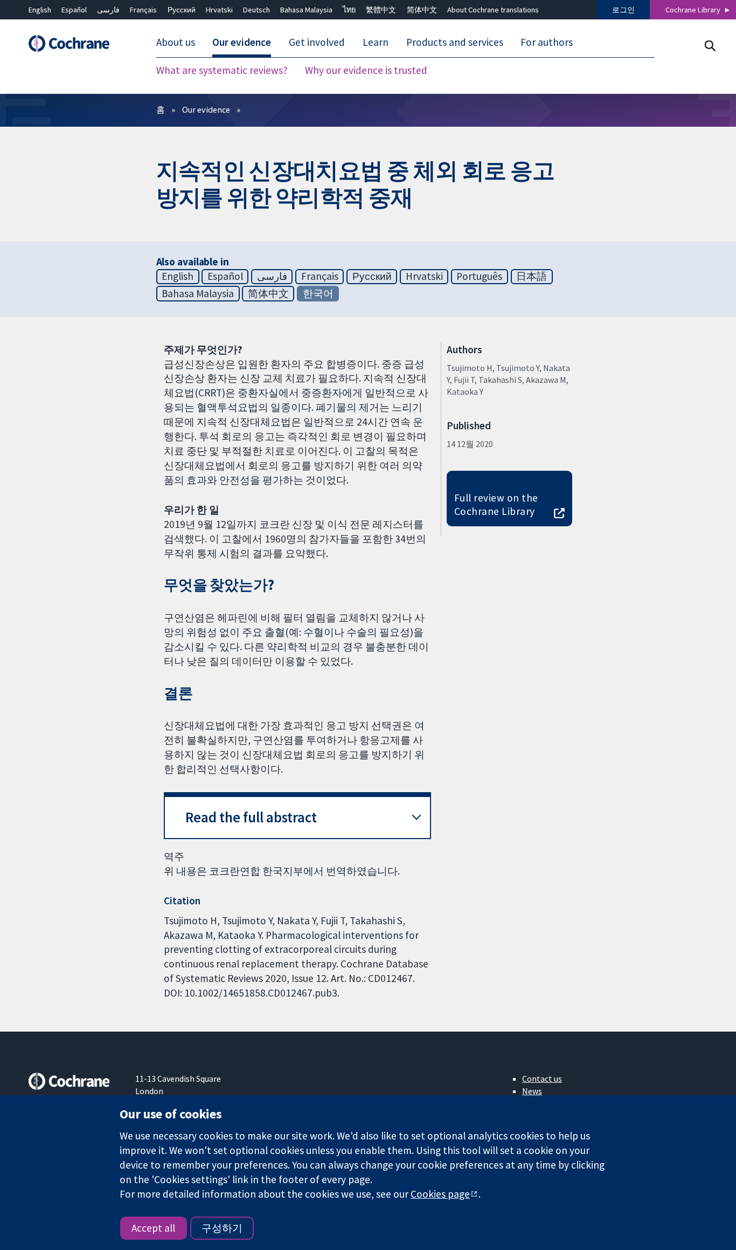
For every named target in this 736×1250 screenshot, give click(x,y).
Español (74, 10)
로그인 (623, 10)
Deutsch (256, 10)
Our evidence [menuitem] (241, 42)
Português (479, 276)
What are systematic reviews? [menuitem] (222, 70)
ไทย (349, 10)
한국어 (318, 293)
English (40, 10)
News (532, 1091)
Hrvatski (219, 10)
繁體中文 (381, 10)
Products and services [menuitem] (454, 42)
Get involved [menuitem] (317, 42)
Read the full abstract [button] (251, 817)
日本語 (531, 276)
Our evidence (206, 109)
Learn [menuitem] (375, 42)
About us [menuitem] (175, 42)
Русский (182, 10)
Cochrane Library (692, 10)
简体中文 (422, 10)
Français (143, 10)
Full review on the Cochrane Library (496, 504)
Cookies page (440, 1193)
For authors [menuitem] (546, 42)
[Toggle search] (710, 45)
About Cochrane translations (493, 10)
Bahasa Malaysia (306, 10)
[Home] (74, 43)
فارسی (108, 10)
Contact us (542, 1078)
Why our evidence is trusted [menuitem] (366, 70)
